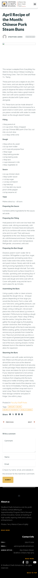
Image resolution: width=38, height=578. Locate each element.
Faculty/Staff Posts (19, 403)
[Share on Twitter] (13, 414)
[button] (34, 4)
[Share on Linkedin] (16, 414)
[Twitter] (31, 563)
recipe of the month (10, 410)
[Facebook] (23, 563)
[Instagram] (27, 563)
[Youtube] (34, 563)
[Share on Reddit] (19, 414)
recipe (19, 407)
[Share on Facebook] (10, 414)
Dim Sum (11, 407)
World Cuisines (26, 410)
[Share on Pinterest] (22, 414)
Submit (8, 480)
